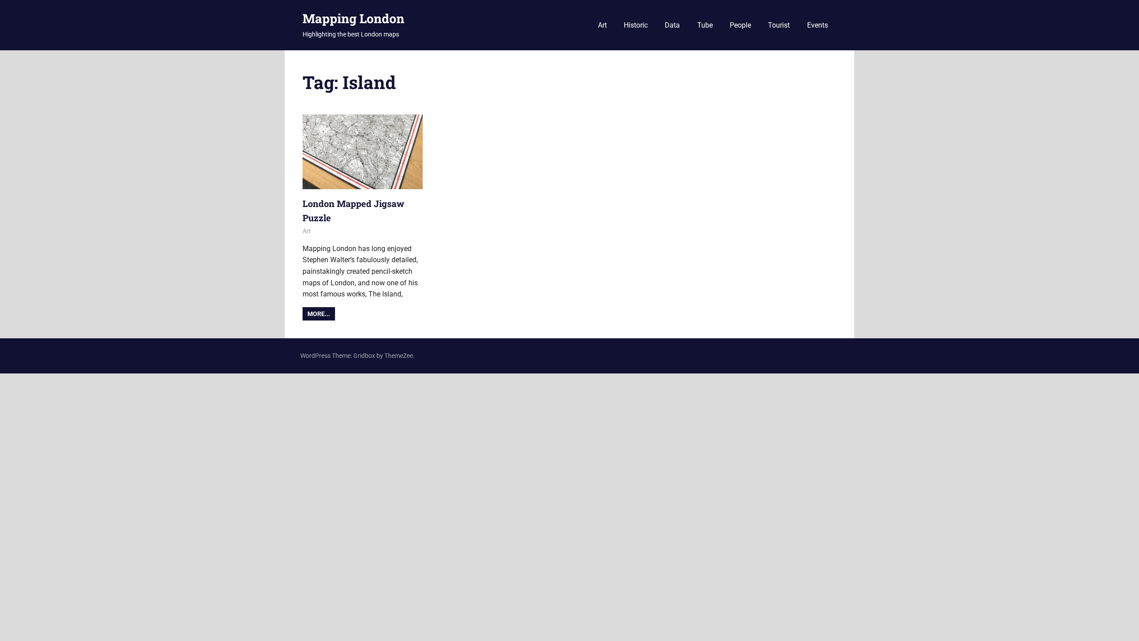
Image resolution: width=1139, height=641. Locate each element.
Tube (705, 25)
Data (672, 25)
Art (602, 25)
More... (318, 313)
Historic (636, 25)
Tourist (779, 25)
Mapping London (353, 18)
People (740, 25)
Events (817, 25)
